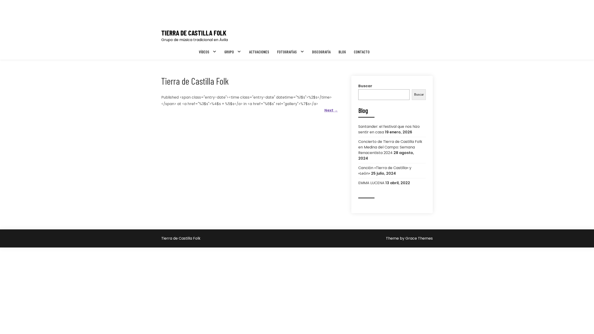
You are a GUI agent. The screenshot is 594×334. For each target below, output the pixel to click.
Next (331, 110)
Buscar (365, 86)
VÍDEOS (204, 51)
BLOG (342, 51)
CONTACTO (362, 51)
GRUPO (229, 51)
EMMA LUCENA (371, 183)
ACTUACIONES (259, 51)
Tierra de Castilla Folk (193, 33)
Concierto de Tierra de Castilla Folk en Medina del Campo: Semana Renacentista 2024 (390, 147)
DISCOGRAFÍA (321, 51)
